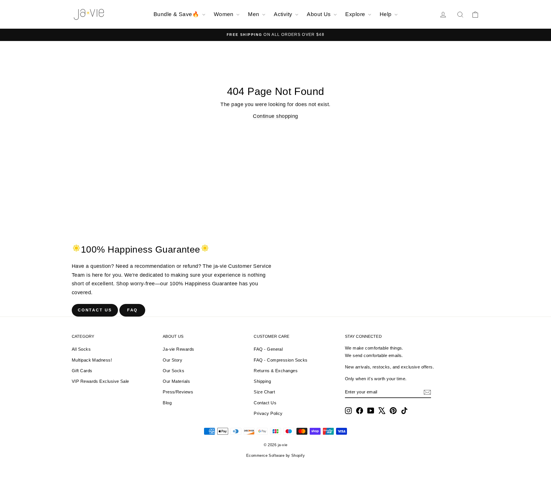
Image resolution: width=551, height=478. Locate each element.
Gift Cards (82, 370)
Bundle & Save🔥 (177, 14)
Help (386, 14)
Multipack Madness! (92, 360)
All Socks (81, 349)
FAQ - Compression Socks (280, 360)
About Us (319, 14)
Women (224, 14)
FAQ (132, 310)
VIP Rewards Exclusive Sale (100, 381)
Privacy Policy (268, 413)
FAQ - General (268, 349)
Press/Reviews (178, 391)
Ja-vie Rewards (178, 349)
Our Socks (173, 370)
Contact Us (95, 310)
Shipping (262, 381)
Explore (356, 14)
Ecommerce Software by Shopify (275, 455)
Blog (167, 402)
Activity (284, 14)
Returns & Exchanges (276, 370)
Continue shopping (275, 116)
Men (254, 14)
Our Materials (176, 381)
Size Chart (264, 391)
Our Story (172, 360)
